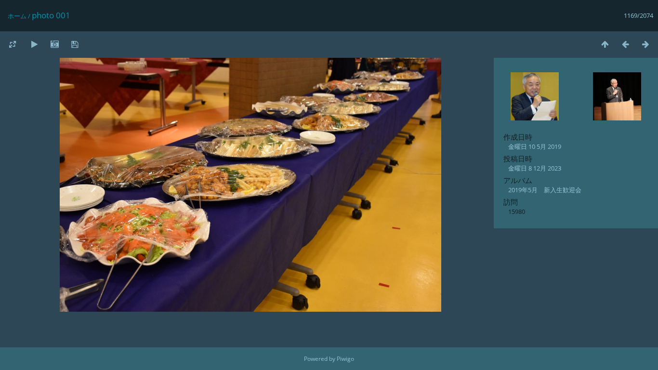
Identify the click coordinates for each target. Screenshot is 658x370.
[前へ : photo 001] (625, 44)
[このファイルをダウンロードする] (75, 44)
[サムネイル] (605, 44)
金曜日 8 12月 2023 (534, 168)
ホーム (17, 16)
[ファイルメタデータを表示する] (54, 44)
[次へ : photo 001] (645, 44)
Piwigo (345, 359)
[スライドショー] (34, 44)
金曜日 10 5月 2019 (534, 146)
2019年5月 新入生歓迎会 (544, 189)
